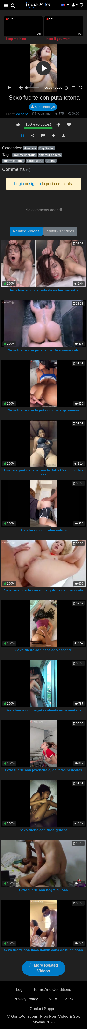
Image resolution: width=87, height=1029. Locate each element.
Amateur (30, 148)
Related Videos (26, 231)
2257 (69, 999)
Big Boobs (46, 148)
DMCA (51, 999)
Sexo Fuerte (35, 160)
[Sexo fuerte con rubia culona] (43, 503)
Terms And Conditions (52, 989)
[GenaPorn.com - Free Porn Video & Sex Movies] (38, 5)
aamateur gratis (25, 155)
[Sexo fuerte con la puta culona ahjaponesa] (43, 383)
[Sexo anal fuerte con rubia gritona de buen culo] (43, 563)
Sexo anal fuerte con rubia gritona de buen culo (43, 590)
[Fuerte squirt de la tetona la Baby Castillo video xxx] (43, 443)
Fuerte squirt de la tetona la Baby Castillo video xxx (43, 472)
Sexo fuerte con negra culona (43, 890)
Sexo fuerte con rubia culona (43, 530)
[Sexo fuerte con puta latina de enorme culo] (43, 323)
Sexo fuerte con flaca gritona (43, 830)
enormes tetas (13, 160)
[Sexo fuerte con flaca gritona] (43, 803)
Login (21, 989)
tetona (51, 160)
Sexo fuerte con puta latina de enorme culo (43, 350)
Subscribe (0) (44, 107)
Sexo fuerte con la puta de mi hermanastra (44, 290)
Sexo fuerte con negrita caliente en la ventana (43, 710)
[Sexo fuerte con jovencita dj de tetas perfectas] (43, 743)
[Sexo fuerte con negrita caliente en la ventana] (43, 683)
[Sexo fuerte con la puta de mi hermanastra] (43, 263)
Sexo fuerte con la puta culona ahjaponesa (43, 410)
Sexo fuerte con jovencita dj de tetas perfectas (43, 770)
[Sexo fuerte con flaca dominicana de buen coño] (43, 923)
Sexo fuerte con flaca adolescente (43, 650)
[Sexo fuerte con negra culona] (43, 863)
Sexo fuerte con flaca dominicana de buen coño (43, 950)
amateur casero (50, 155)
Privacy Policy (26, 999)
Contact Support (44, 1009)
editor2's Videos (60, 231)
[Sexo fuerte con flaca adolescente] (43, 623)
